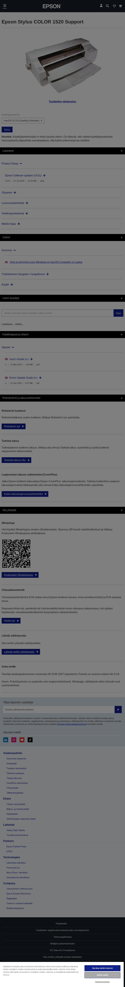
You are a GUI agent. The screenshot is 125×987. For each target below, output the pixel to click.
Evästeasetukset (102, 982)
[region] (62, 974)
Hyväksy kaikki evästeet (102, 968)
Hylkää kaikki (102, 975)
